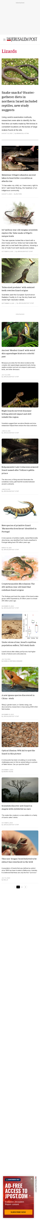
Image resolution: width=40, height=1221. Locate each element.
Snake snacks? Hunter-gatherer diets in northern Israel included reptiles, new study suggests (19, 101)
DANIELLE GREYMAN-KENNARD (12, 661)
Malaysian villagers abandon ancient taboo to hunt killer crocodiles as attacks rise (19, 177)
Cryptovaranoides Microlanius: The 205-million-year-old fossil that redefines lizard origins (18, 586)
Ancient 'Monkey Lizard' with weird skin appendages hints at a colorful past (18, 353)
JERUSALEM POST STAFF (25, 251)
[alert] (18, 1197)
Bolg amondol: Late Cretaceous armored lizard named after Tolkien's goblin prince (20, 470)
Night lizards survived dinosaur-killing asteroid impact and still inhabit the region (17, 413)
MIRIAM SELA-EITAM (22, 133)
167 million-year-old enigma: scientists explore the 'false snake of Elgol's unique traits (20, 232)
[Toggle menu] (4, 39)
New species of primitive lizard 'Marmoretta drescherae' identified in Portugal (19, 528)
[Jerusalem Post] (21, 39)
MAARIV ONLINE (8, 771)
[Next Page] (25, 887)
